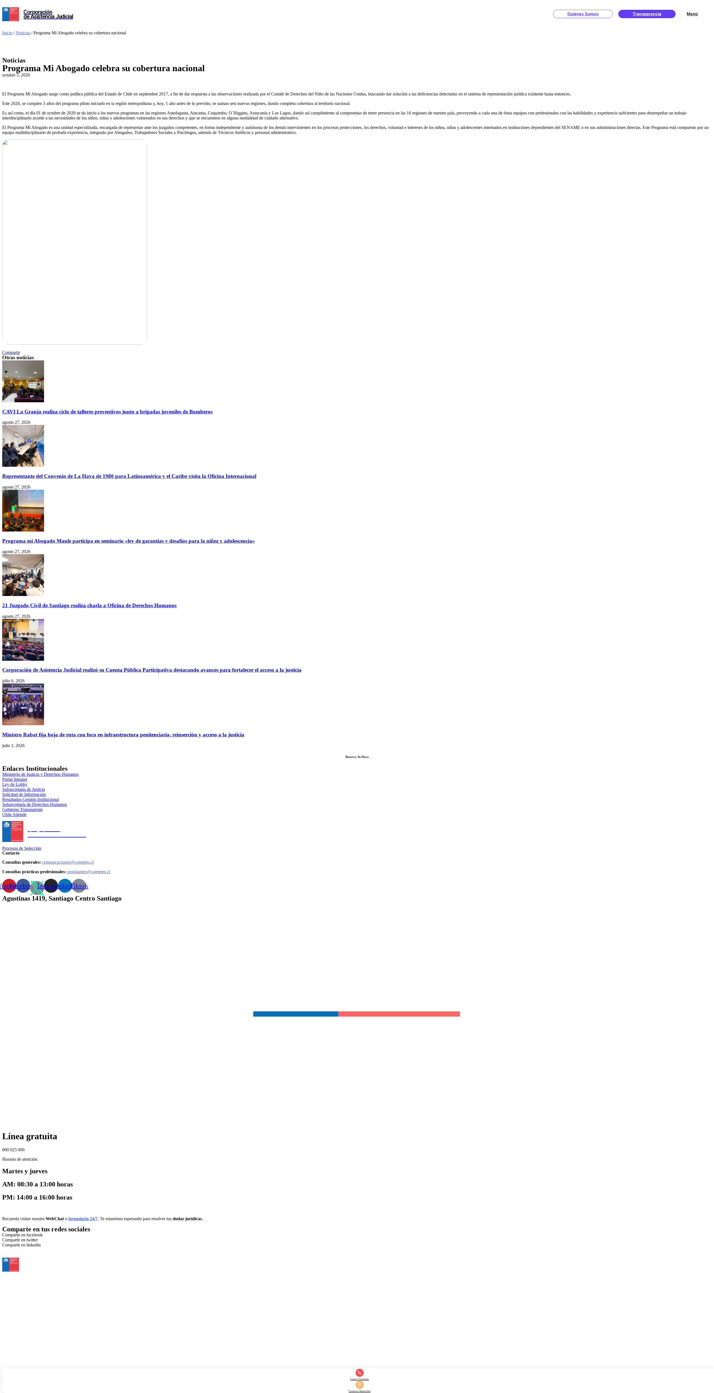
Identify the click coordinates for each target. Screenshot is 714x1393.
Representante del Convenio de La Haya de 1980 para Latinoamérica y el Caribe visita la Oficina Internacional (129, 476)
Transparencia (647, 13)
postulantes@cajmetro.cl (88, 871)
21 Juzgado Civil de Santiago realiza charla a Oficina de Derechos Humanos (89, 605)
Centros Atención (360, 1391)
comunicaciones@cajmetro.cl (68, 862)
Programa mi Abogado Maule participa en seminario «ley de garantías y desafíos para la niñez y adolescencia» (128, 541)
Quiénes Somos (583, 13)
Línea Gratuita (359, 1379)
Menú (692, 13)
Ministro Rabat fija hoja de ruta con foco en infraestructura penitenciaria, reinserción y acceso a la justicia (123, 735)
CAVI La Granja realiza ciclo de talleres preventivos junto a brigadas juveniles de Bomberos (107, 412)
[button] (11, 352)
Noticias (23, 32)
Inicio (7, 32)
